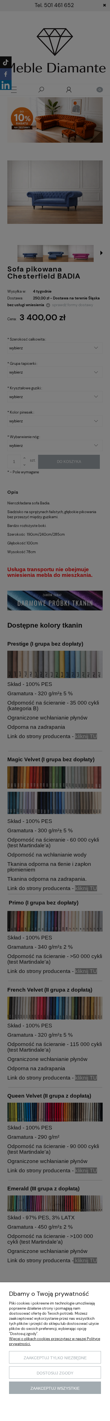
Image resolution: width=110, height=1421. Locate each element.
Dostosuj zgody (55, 1373)
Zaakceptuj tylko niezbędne (55, 1358)
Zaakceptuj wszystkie (55, 1388)
